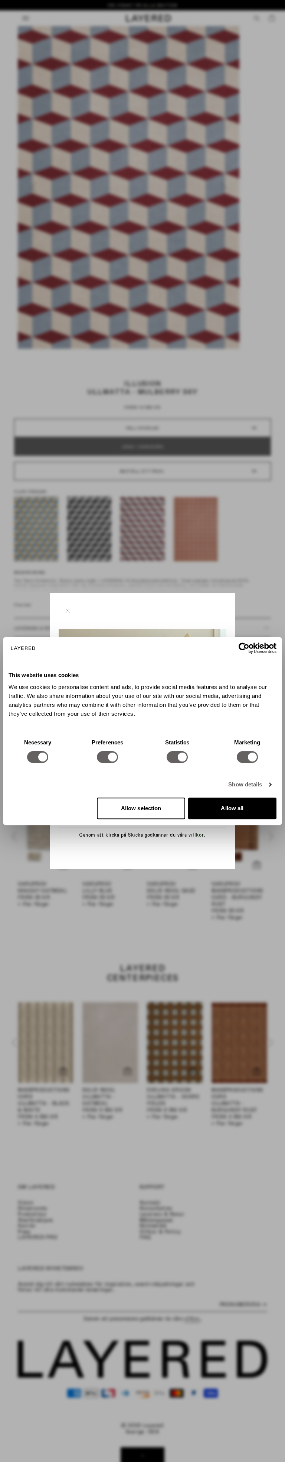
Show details (245, 784)
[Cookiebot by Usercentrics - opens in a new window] (244, 648)
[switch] (107, 757)
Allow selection (141, 808)
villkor (196, 835)
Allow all (232, 808)
